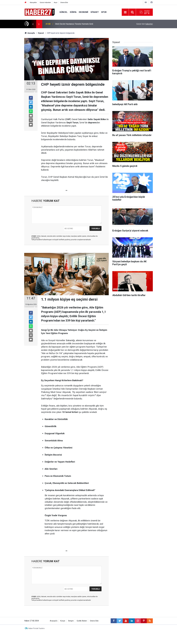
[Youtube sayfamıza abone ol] (126, 620)
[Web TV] (145, 2)
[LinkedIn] (31, 107)
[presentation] (33, 24)
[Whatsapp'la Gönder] (31, 111)
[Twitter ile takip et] (120, 620)
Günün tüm (144, 24)
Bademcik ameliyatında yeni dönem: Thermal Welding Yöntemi (81, 24)
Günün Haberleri (45, 2)
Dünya (73, 12)
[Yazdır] (31, 120)
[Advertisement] (12, 70)
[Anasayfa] (25, 2)
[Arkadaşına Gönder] (31, 116)
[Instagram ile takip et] (138, 620)
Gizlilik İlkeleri (82, 621)
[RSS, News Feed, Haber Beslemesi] (150, 620)
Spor (104, 12)
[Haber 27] (39, 12)
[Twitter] (31, 102)
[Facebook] (31, 98)
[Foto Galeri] (151, 2)
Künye (62, 621)
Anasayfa (53, 621)
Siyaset (95, 12)
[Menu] (125, 12)
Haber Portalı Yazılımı (36, 628)
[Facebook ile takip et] (114, 620)
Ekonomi (83, 12)
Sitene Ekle (64, 2)
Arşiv (55, 2)
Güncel (63, 12)
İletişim (71, 621)
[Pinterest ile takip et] (144, 620)
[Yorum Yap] (31, 125)
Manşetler (33, 2)
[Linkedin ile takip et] (132, 620)
